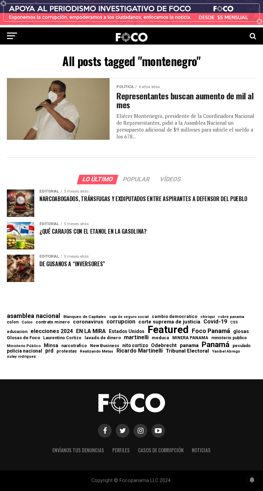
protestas (67, 351)
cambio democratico (174, 317)
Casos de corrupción (161, 450)
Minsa (51, 345)
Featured (168, 330)
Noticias (201, 450)
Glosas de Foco (23, 337)
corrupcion (121, 321)
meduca (160, 338)
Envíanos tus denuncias (78, 450)
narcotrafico (74, 346)
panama (189, 345)
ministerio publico (229, 338)
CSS (234, 322)
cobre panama (231, 317)
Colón (27, 322)
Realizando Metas (96, 351)
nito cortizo (135, 345)
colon (12, 322)
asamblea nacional (33, 316)
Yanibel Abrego (226, 351)
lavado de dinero (103, 338)
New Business (104, 346)
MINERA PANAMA (190, 338)
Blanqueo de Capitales (84, 317)
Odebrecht (164, 345)
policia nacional (24, 351)
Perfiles (121, 450)
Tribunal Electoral (187, 351)
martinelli (136, 337)
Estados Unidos (127, 331)
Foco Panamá (211, 331)
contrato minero (53, 322)
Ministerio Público (24, 346)
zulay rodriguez (21, 357)
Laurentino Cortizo (62, 338)
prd (49, 351)
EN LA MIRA (91, 331)
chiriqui (207, 317)
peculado (242, 346)
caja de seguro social (129, 317)
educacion (17, 332)
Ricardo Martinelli (139, 351)
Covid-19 (215, 321)
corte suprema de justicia (169, 321)
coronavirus (88, 321)
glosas (241, 331)
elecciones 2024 (51, 331)
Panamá (215, 344)
